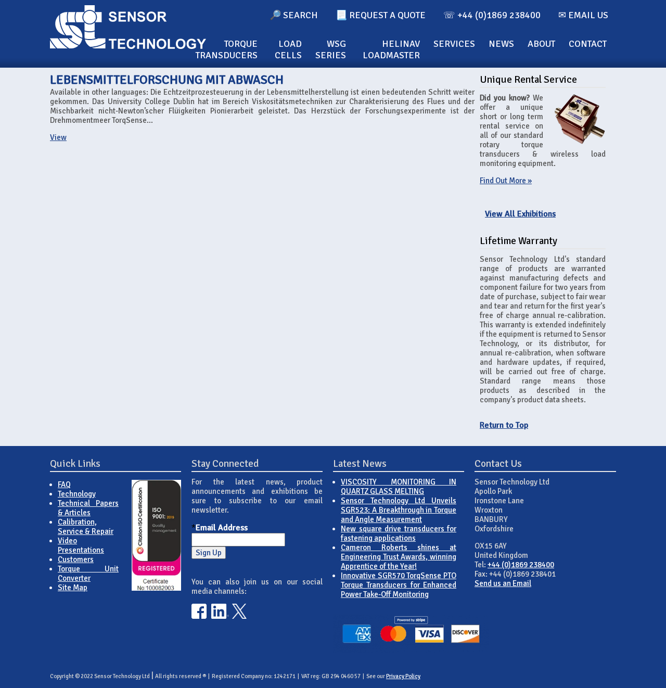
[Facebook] (199, 616)
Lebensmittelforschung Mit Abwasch (167, 79)
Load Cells (288, 49)
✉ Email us (583, 15)
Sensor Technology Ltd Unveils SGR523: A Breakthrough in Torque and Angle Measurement (398, 510)
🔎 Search (294, 15)
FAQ (64, 484)
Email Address (222, 528)
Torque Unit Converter (88, 573)
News (501, 43)
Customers (76, 559)
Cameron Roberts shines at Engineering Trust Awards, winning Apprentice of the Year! (398, 557)
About (541, 43)
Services (454, 43)
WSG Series (330, 49)
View (58, 137)
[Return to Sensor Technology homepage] (128, 46)
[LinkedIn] (220, 616)
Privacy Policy (403, 676)
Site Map (72, 587)
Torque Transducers (227, 49)
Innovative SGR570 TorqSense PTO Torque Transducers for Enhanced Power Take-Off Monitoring (398, 585)
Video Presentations (81, 545)
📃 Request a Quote (381, 15)
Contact (588, 43)
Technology (77, 494)
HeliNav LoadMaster (391, 49)
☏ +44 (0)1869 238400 (492, 15)
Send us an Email (503, 583)
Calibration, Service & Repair (85, 526)
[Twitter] (239, 616)
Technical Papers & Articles (88, 508)
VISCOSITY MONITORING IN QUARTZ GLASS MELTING (398, 486)
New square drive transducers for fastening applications (398, 533)
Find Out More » (506, 180)
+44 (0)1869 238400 (521, 564)
